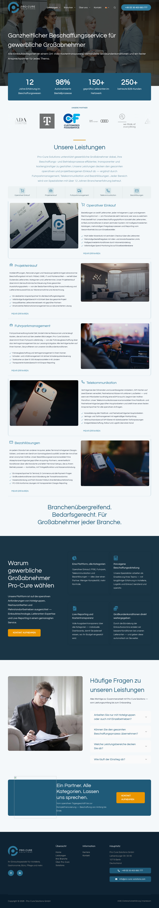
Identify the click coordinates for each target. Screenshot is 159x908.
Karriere (86, 852)
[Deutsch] (107, 7)
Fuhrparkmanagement (32, 326)
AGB (119, 901)
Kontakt (97, 7)
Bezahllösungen (27, 443)
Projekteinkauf (26, 265)
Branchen (68, 7)
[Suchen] (115, 7)
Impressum (146, 901)
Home (58, 852)
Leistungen (52, 7)
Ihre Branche (61, 858)
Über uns (83, 7)
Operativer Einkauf (101, 205)
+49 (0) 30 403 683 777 (136, 7)
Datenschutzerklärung (131, 901)
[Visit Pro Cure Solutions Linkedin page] (20, 873)
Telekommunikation (101, 383)
